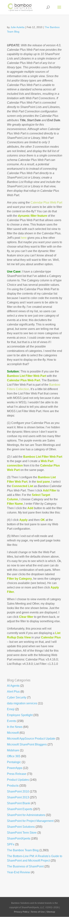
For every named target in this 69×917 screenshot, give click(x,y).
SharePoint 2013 (18, 797)
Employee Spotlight (20, 715)
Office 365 (13, 756)
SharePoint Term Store (22, 832)
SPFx (10, 844)
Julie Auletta (17, 27)
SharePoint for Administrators (26, 815)
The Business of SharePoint (25, 866)
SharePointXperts (18, 838)
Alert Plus (13, 691)
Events (11, 721)
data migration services (22, 703)
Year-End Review (18, 872)
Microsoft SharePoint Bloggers (27, 744)
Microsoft (13, 732)
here (24, 237)
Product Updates (18, 779)
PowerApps (14, 768)
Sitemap (50, 912)
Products (13, 785)
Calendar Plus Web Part (46, 202)
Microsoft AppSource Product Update (31, 738)
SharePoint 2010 (18, 791)
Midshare (13, 750)
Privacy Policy (21, 912)
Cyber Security (16, 697)
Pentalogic (14, 762)
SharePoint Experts (19, 809)
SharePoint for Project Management (30, 820)
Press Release (16, 773)
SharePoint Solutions (21, 826)
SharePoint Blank (18, 803)
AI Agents (13, 685)
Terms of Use (38, 912)
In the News (14, 726)
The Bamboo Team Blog (23, 850)
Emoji (11, 709)
